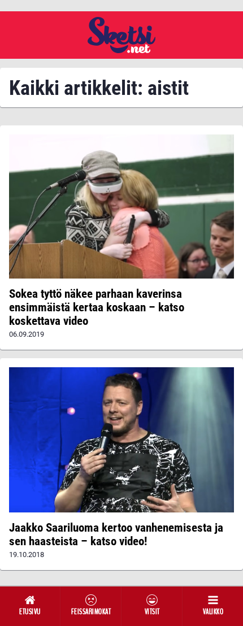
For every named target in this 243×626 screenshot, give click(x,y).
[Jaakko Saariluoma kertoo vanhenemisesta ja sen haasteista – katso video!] (121, 439)
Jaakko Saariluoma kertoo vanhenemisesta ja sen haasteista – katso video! (116, 534)
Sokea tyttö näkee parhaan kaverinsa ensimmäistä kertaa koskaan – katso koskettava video (96, 307)
